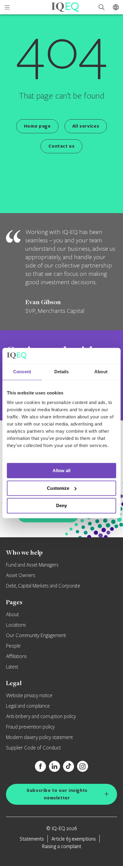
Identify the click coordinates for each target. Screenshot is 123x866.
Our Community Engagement (36, 636)
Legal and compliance (28, 706)
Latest (12, 667)
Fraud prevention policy (30, 727)
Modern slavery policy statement (39, 737)
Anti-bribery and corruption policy (41, 717)
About (12, 615)
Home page (37, 126)
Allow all (61, 470)
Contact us (61, 146)
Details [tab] (61, 371)
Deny (61, 505)
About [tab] (100, 371)
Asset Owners (20, 576)
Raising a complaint (61, 846)
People (13, 646)
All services (85, 126)
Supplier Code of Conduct (33, 748)
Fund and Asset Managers (32, 565)
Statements (32, 838)
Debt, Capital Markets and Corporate (43, 586)
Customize (58, 488)
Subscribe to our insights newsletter (57, 794)
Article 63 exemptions (73, 838)
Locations (16, 625)
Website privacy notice (29, 696)
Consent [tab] (22, 371)
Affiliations (16, 657)
